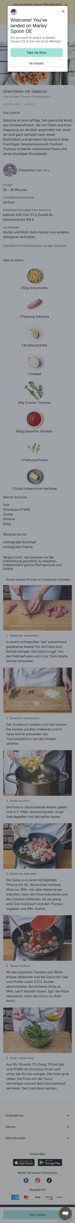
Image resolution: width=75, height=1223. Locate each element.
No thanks (36, 63)
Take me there (37, 52)
